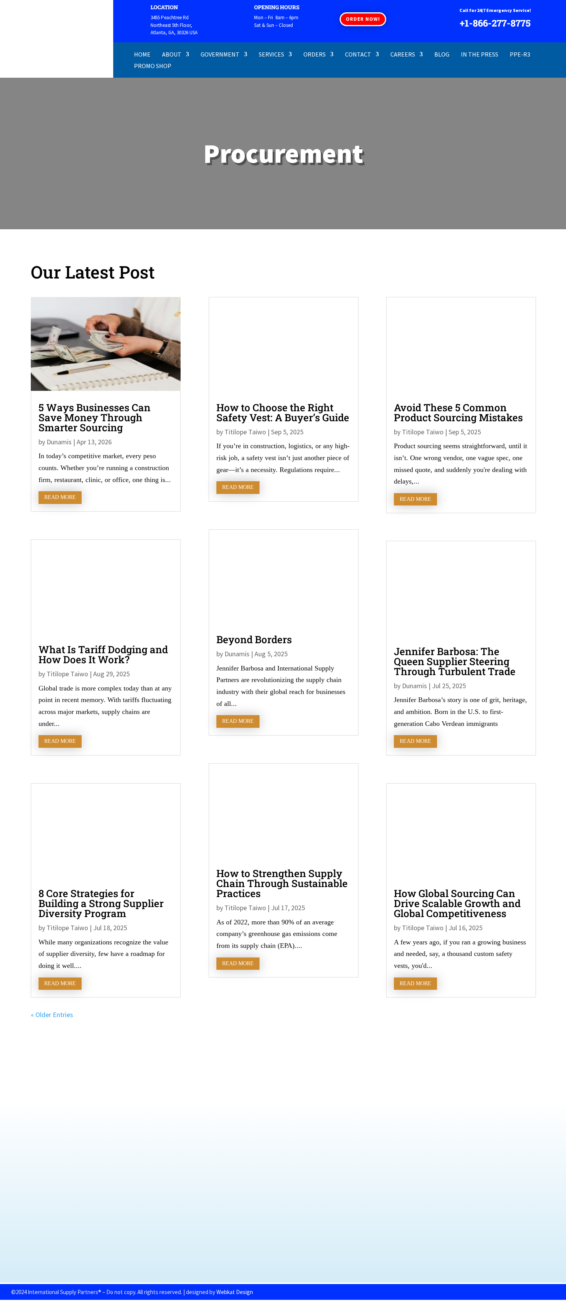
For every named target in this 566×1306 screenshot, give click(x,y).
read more (60, 497)
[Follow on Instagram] (283, 1250)
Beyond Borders (254, 639)
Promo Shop (152, 66)
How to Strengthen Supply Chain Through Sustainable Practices (282, 883)
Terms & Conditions (83, 1208)
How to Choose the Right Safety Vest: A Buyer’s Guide (282, 412)
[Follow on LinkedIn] (304, 1250)
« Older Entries (52, 1014)
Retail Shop (73, 1165)
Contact (358, 55)
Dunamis (59, 441)
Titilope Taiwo (67, 673)
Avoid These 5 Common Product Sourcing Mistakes (458, 412)
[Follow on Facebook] (261, 1250)
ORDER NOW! (363, 19)
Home (142, 55)
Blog (441, 55)
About (171, 55)
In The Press (479, 55)
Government (220, 55)
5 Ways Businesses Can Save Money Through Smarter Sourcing (95, 417)
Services (271, 55)
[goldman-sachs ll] (283, 1226)
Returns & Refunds (83, 1187)
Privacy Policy (76, 1198)
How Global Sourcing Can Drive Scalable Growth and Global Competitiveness (457, 903)
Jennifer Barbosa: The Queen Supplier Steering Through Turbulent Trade (455, 661)
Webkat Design (234, 1292)
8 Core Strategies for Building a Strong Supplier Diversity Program (101, 903)
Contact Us (72, 1219)
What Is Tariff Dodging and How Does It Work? (103, 654)
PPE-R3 (520, 55)
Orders (314, 55)
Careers (402, 55)
